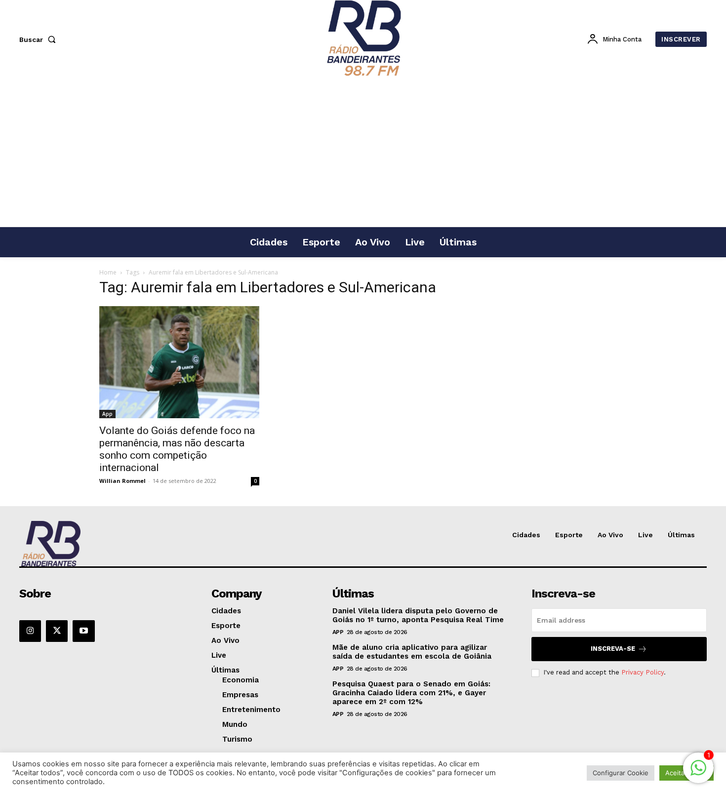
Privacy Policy (642, 672)
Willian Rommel (122, 480)
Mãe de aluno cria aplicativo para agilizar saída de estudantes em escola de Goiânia (411, 652)
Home (108, 272)
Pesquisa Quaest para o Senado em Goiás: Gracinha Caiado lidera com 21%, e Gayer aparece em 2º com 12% (411, 692)
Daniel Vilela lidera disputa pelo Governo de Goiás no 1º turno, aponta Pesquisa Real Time (418, 615)
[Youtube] (83, 631)
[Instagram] (30, 631)
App (107, 413)
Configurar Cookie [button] (620, 773)
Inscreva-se (613, 648)
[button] (39, 39)
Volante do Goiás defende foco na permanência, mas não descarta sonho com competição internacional (177, 449)
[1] (698, 773)
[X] (57, 631)
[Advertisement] (363, 152)
